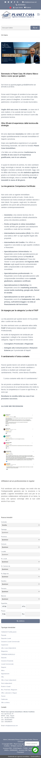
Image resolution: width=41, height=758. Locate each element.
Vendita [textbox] (4, 525)
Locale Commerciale (7, 664)
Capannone (4, 645)
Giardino (3, 581)
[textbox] (20, 539)
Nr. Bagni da (5, 573)
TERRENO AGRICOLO (8, 654)
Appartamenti (5, 673)
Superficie (4, 603)
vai (36, 28)
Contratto (4, 522)
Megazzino (4, 651)
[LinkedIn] (17, 2)
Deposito (3, 657)
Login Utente (19, 7)
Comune (3, 544)
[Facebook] (14, 2)
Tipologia (4, 529)
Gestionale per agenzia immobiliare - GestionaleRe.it (24, 756)
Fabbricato (4, 699)
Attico (2, 670)
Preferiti (28, 7)
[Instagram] (8, 2)
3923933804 (21, 5)
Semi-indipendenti (6, 683)
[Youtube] (5, 2)
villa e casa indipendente (8, 648)
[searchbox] (21, 532)
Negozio (3, 667)
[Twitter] (11, 2)
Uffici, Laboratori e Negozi (9, 693)
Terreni (3, 696)
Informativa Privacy (14, 739)
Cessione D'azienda (7, 661)
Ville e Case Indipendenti (8, 680)
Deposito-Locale (6, 638)
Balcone (3, 596)
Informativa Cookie (26, 739)
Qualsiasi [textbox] (5, 547)
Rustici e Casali (5, 686)
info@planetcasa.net (30, 2)
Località (3, 551)
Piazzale (3, 635)
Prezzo (3, 611)
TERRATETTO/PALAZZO (8, 632)
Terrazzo (3, 588)
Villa (2, 677)
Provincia (4, 536)
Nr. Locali (4, 558)
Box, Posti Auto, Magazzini (9, 689)
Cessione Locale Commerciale (10, 641)
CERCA (21, 621)
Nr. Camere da (5, 566)
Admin (5, 739)
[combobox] (20, 525)
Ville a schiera (5, 702)
